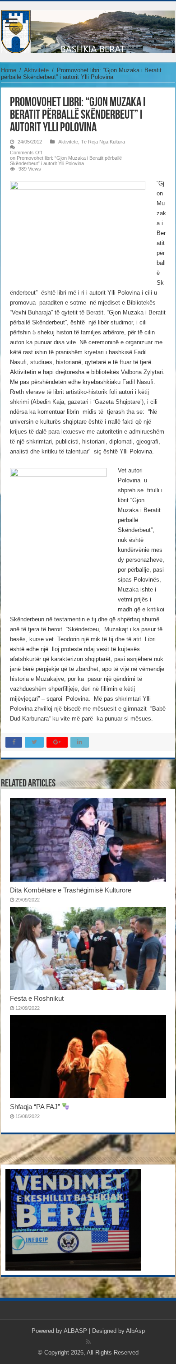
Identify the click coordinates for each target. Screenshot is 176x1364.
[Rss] (88, 1341)
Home (8, 70)
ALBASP (75, 1330)
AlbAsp (135, 1330)
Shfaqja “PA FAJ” (36, 1106)
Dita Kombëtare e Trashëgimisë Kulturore (70, 890)
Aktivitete (36, 70)
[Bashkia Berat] (88, 30)
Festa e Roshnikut (37, 998)
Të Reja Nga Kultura (103, 141)
